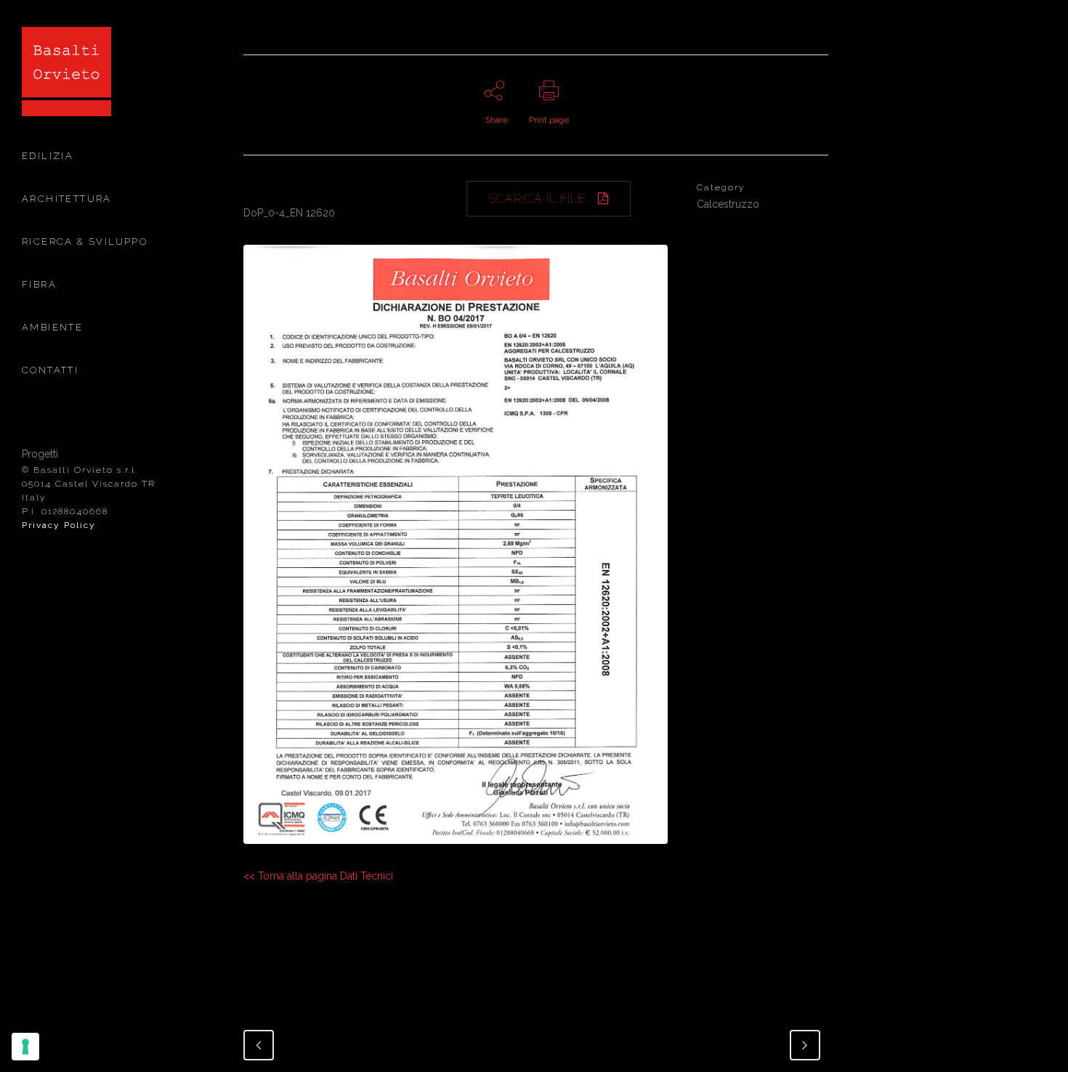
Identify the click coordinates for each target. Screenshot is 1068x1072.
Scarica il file (537, 199)
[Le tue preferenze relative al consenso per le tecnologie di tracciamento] (25, 1046)
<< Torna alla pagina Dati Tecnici (318, 876)
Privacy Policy (59, 525)
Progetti (40, 454)
